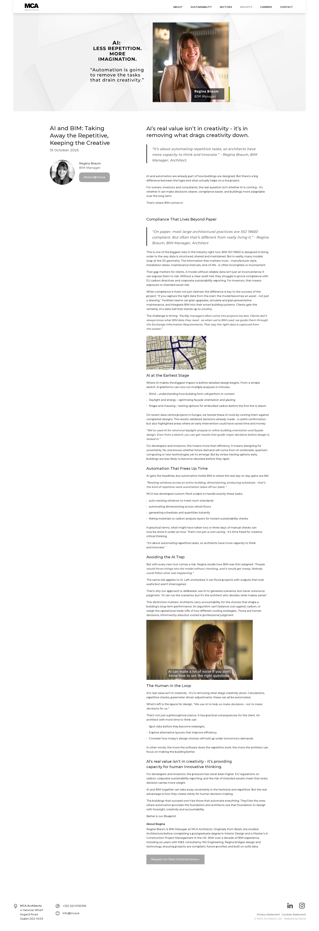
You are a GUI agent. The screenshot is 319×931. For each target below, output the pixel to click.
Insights (246, 6)
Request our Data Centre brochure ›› (175, 859)
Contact (286, 6)
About (178, 6)
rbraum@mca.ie (94, 177)
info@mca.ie (71, 913)
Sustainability (201, 6)
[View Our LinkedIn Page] (290, 906)
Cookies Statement (294, 914)
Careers (266, 6)
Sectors (226, 6)
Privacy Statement (268, 914)
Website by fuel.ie (295, 918)
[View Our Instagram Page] (302, 906)
